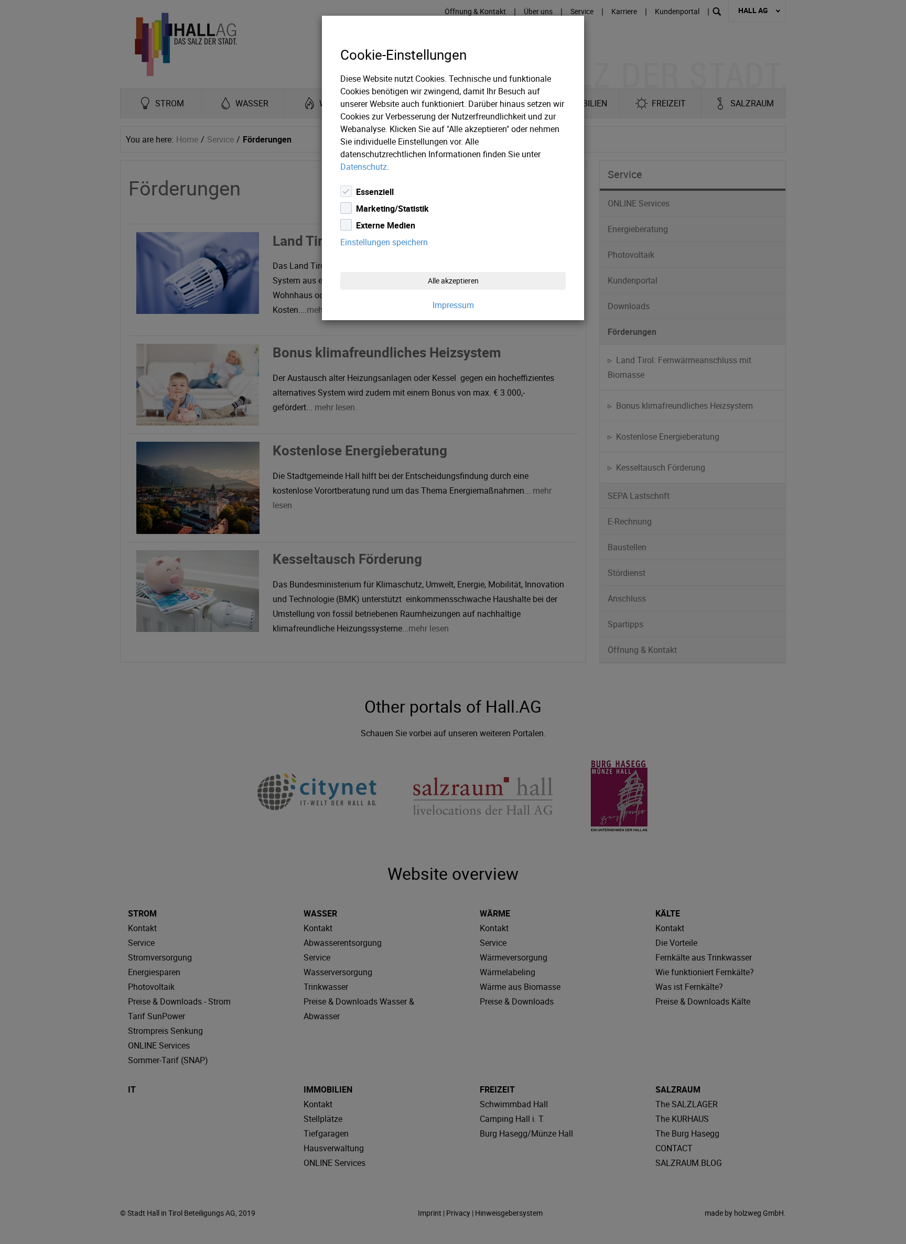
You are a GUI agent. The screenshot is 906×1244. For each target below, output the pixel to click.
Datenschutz (363, 166)
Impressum (453, 305)
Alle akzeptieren (453, 281)
